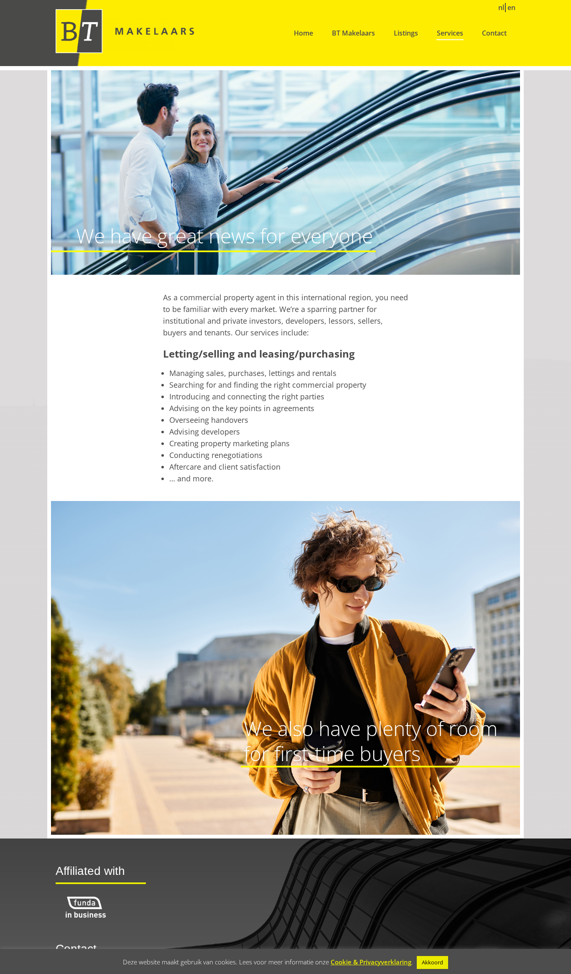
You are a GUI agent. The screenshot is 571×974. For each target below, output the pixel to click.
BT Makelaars (353, 33)
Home (303, 33)
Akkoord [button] (432, 962)
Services (450, 33)
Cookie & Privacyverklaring (371, 962)
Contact (494, 33)
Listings (406, 33)
